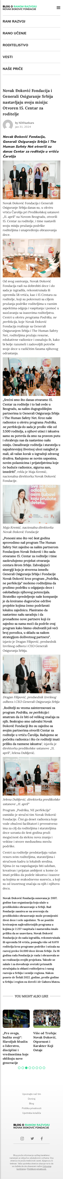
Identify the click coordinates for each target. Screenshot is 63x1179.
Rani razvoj (14, 21)
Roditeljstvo (15, 45)
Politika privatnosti (31, 1108)
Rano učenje (14, 33)
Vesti (8, 57)
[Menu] (58, 7)
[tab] (19, 1068)
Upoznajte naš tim (31, 1094)
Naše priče (13, 69)
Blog (31, 1103)
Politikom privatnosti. (37, 1169)
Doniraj (31, 1098)
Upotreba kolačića (31, 1113)
